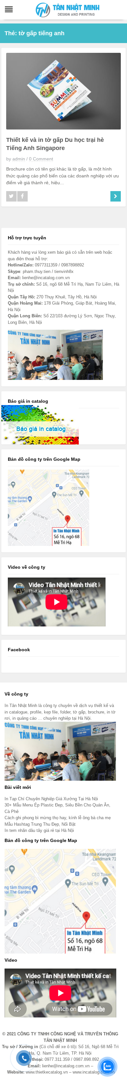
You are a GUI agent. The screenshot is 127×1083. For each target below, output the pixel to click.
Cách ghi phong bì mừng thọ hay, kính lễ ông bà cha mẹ (58, 817)
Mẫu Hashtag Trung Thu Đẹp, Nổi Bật (40, 824)
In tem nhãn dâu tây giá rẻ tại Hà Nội (39, 830)
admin (18, 158)
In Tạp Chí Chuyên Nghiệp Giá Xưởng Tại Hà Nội (51, 798)
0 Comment (41, 158)
